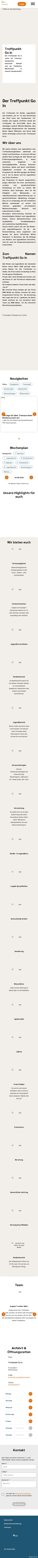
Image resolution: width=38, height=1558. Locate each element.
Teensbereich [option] (23, 462)
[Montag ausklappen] (30, 1394)
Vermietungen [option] (9, 389)
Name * (4, 1463)
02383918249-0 (14, 1384)
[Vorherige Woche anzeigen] (7, 477)
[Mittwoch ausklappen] (30, 1407)
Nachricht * (6, 1480)
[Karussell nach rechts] (34, 414)
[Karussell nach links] (3, 414)
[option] (19, 414)
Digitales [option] (9, 462)
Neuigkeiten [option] (14, 384)
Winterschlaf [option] (24, 393)
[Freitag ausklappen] (30, 1421)
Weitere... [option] (7, 472)
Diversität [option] (20, 453)
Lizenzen (7, 1527)
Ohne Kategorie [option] (26, 467)
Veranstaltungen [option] (9, 393)
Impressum (8, 1520)
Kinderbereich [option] (28, 458)
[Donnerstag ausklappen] (30, 1414)
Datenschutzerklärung (23, 1493)
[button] (5, 4)
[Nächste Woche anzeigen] (31, 477)
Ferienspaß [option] (27, 384)
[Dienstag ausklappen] (30, 1400)
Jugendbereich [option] (11, 458)
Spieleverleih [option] (22, 389)
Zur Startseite (9, 1549)
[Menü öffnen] (32, 4)
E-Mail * (4, 1472)
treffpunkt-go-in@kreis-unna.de (19, 1377)
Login (21, 4)
